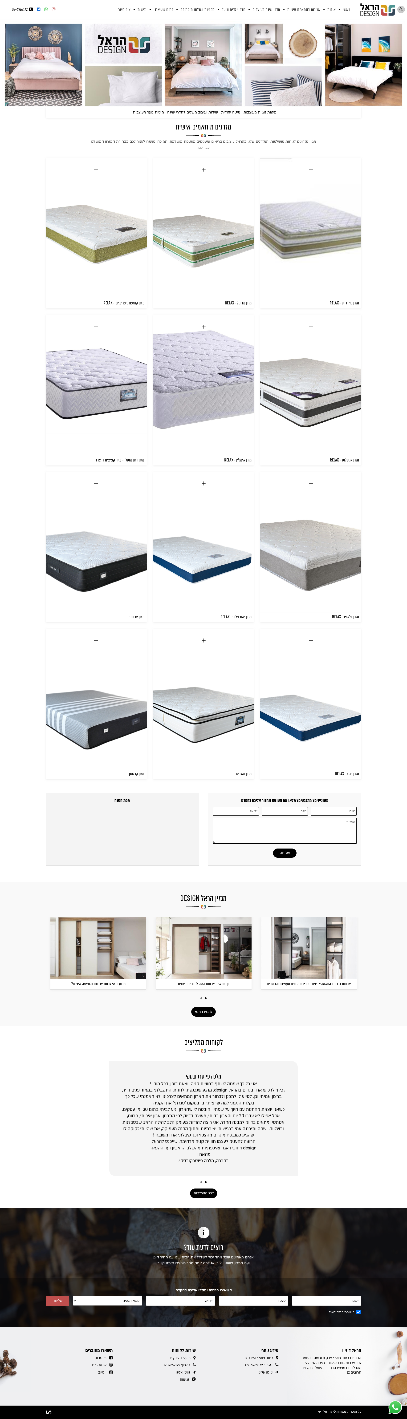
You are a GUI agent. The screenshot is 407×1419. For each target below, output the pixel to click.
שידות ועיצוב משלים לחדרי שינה (192, 112)
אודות (331, 10)
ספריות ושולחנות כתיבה (197, 10)
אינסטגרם (99, 1365)
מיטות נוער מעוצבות (148, 112)
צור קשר (124, 10)
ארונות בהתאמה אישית (304, 10)
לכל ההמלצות (204, 1193)
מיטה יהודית (230, 112)
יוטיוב (102, 1372)
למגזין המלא (203, 1011)
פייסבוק (100, 1358)
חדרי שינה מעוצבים (266, 10)
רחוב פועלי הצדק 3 (259, 1358)
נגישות (142, 10)
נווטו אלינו (265, 1372)
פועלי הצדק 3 (180, 1358)
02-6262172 (20, 9)
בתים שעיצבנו (163, 10)
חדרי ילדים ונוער (233, 10)
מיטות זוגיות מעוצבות (260, 112)
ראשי (346, 10)
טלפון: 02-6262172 (259, 1365)
